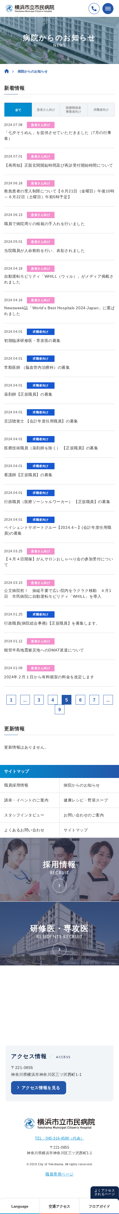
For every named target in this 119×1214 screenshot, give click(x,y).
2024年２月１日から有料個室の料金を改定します (49, 677)
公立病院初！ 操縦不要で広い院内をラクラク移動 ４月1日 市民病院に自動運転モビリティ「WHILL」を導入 (57, 593)
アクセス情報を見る (41, 1087)
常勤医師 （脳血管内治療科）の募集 (37, 367)
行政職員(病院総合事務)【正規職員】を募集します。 (52, 623)
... (25, 700)
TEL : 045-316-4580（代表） (59, 1138)
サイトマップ (76, 830)
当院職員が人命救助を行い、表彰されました (44, 250)
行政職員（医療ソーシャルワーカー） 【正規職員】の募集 (57, 501)
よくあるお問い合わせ (24, 830)
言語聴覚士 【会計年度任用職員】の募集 (41, 421)
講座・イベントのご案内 (26, 800)
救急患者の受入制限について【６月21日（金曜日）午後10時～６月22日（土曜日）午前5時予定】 (59, 194)
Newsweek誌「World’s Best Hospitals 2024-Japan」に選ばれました (59, 311)
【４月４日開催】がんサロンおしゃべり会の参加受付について (58, 562)
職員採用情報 (16, 785)
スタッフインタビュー (24, 815)
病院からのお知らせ (82, 785)
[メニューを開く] (107, 8)
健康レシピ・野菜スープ (86, 800)
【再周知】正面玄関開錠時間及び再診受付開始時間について (58, 165)
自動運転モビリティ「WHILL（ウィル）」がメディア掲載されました (58, 279)
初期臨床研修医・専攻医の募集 (32, 340)
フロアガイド (99, 1206)
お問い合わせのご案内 (84, 815)
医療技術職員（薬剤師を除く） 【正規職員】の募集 (51, 448)
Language (19, 1206)
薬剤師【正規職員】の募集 (28, 394)
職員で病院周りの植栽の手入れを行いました (44, 223)
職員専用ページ (59, 1174)
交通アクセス (59, 1206)
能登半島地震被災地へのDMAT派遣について (44, 650)
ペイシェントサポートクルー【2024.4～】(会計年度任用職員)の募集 (58, 530)
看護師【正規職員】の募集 (28, 475)
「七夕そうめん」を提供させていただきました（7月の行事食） (57, 135)
